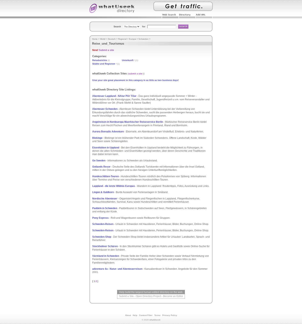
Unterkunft (128, 60)
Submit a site (106, 50)
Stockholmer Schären (105, 246)
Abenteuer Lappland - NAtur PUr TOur (114, 96)
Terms (157, 315)
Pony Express (100, 217)
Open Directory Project (148, 296)
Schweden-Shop (101, 236)
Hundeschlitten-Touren (105, 176)
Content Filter (145, 315)
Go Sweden (98, 160)
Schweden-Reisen (102, 224)
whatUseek (154, 320)
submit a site (135, 73)
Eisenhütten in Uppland (105, 147)
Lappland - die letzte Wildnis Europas (113, 186)
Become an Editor (173, 296)
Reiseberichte (99, 60)
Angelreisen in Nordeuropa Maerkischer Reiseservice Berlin (127, 121)
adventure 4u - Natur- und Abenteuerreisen (117, 268)
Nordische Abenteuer (104, 198)
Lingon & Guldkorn (103, 192)
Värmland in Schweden (105, 256)
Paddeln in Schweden (104, 208)
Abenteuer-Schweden (105, 109)
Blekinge (97, 138)
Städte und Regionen (103, 63)
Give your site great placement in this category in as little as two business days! (135, 80)
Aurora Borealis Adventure (108, 131)
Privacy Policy (169, 315)
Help (135, 315)
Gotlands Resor (101, 166)
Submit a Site (126, 296)
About (128, 315)
